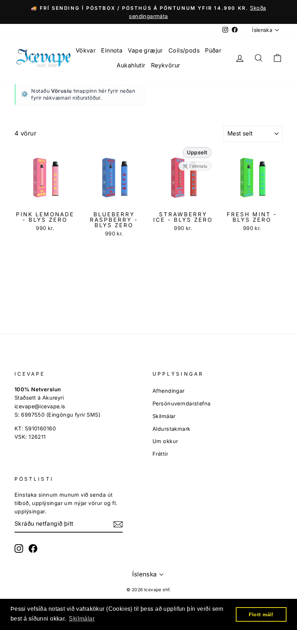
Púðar (213, 50)
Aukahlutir (131, 65)
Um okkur (165, 441)
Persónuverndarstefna (181, 403)
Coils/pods (184, 50)
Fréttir (160, 454)
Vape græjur (145, 50)
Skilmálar (164, 416)
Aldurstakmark (171, 429)
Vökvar (86, 50)
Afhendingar (168, 391)
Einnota (111, 50)
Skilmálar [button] (82, 619)
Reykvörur (165, 65)
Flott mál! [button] (261, 614)
